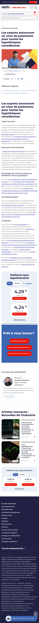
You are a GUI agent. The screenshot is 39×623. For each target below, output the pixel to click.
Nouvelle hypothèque (9, 503)
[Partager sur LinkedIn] (18, 78)
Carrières (5, 527)
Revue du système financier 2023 (14, 151)
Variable (22, 474)
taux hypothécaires (20, 224)
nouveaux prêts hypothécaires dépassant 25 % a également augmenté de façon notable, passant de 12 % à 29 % (19, 191)
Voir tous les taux (19, 488)
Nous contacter (7, 524)
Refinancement (7, 515)
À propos (4, 518)
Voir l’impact (33, 2)
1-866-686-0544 (19, 7)
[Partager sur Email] (22, 78)
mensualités (29, 229)
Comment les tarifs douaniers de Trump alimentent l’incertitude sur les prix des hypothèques (27, 428)
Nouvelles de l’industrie (16, 14)
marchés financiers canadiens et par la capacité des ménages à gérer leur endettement (19, 139)
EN (31, 7)
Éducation (5, 521)
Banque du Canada (8, 134)
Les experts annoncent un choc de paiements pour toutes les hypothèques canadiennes (20, 92)
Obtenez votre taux (10, 484)
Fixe (15, 474)
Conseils (4, 14)
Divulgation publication (9, 541)
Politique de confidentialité (11, 535)
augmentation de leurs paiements (13, 205)
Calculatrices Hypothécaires (11, 512)
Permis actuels (7, 538)
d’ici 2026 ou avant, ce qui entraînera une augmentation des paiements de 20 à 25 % (19, 214)
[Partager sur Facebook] (12, 78)
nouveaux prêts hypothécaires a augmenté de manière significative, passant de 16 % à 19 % (19, 184)
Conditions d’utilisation (9, 533)
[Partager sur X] (15, 78)
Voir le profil (9, 396)
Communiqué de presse (10, 530)
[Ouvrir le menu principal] (35, 7)
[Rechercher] (3, 17)
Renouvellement (7, 509)
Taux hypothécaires (8, 506)
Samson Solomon (13, 71)
